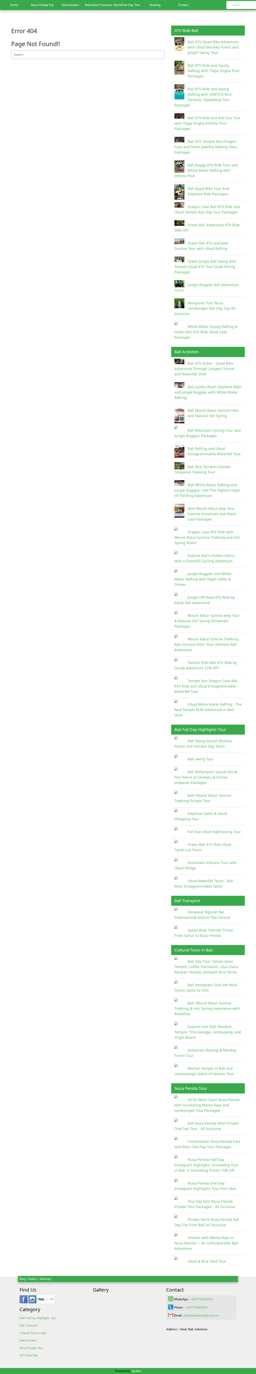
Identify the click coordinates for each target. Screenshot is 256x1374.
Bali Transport (29, 1325)
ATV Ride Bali (29, 1355)
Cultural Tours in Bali (33, 1333)
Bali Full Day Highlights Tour (38, 1318)
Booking (155, 5)
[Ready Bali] (41, 1301)
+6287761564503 (201, 1299)
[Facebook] (24, 1301)
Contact (183, 5)
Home (14, 5)
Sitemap (45, 1279)
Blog (22, 1279)
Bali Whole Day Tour (127, 5)
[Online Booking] (50, 1301)
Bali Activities (70, 5)
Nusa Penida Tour (31, 1348)
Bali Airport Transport (98, 5)
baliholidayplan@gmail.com (201, 1315)
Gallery (32, 1279)
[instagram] (32, 1301)
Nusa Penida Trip (42, 5)
